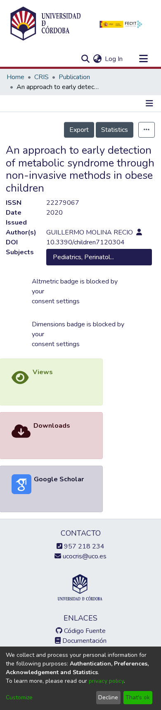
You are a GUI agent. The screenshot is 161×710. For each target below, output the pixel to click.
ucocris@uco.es (84, 556)
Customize (19, 697)
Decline (108, 697)
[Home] (45, 24)
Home (15, 77)
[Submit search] (85, 59)
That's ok (137, 697)
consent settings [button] (56, 301)
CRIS (41, 77)
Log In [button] (114, 58)
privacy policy (106, 681)
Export (79, 129)
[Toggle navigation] (143, 59)
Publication (74, 77)
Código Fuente (84, 630)
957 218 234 (83, 546)
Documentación (84, 640)
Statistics (114, 129)
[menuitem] (97, 59)
